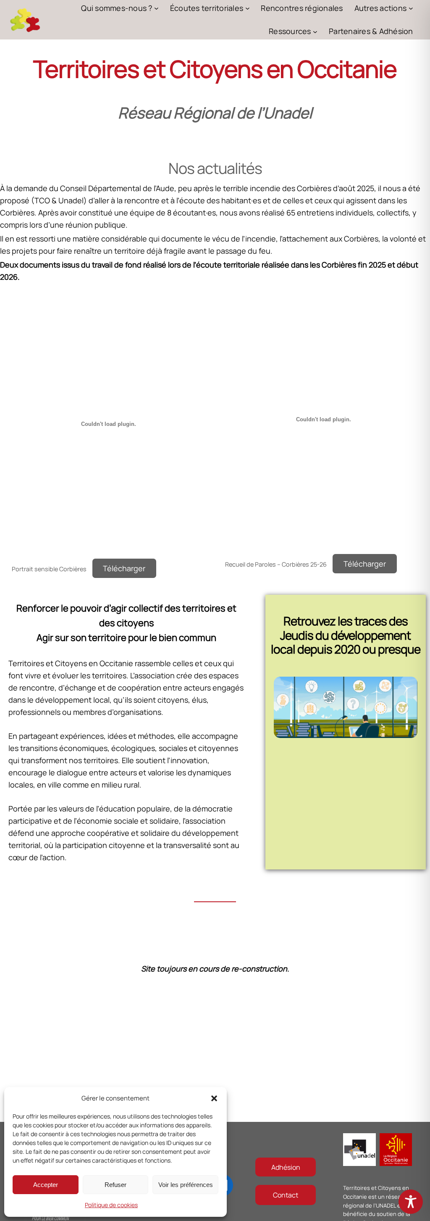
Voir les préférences (185, 1184)
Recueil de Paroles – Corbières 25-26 (276, 564)
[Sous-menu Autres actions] (411, 8)
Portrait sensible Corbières (49, 569)
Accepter (45, 1184)
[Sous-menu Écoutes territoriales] (247, 8)
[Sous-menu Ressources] (315, 31)
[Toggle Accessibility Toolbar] (411, 1202)
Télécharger (124, 568)
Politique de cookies (111, 1205)
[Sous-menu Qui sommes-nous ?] (156, 8)
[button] (214, 1098)
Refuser (115, 1184)
